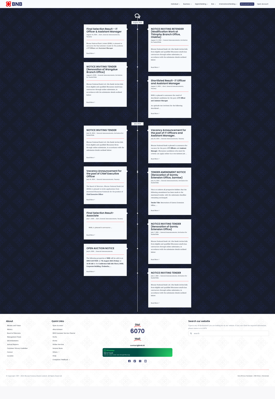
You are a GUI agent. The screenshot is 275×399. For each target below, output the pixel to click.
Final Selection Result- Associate (100, 214)
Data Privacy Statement (245, 376)
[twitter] (135, 361)
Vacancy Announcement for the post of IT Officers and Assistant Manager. (168, 132)
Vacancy (89, 37)
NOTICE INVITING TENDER (101, 130)
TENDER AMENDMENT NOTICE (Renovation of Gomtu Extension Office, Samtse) (168, 174)
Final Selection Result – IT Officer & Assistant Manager (104, 30)
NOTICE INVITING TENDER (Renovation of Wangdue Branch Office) (102, 69)
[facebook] (129, 361)
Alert (100, 35)
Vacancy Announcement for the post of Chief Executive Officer (104, 173)
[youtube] (145, 361)
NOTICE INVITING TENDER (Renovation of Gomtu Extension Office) (166, 226)
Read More (90, 53)
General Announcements (111, 35)
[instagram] (140, 361)
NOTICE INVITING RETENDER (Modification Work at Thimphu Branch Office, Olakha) (167, 33)
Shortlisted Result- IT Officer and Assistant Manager (168, 82)
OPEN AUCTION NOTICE (100, 248)
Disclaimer (265, 376)
